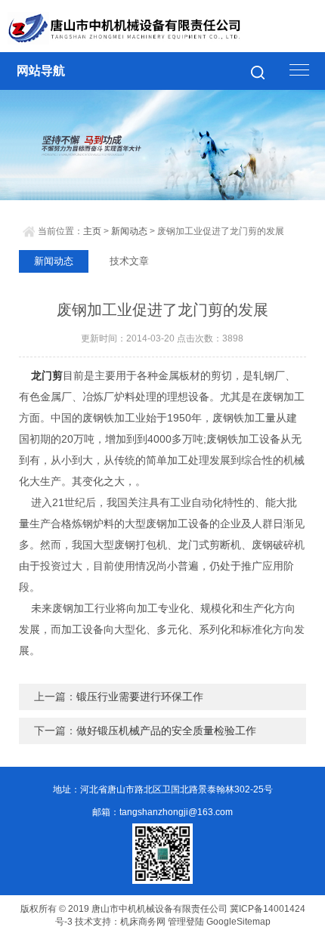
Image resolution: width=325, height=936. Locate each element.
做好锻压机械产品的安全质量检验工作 (166, 730)
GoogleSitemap (238, 921)
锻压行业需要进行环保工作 (139, 696)
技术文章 (129, 261)
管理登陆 (186, 921)
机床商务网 (143, 921)
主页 (92, 231)
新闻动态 (129, 231)
